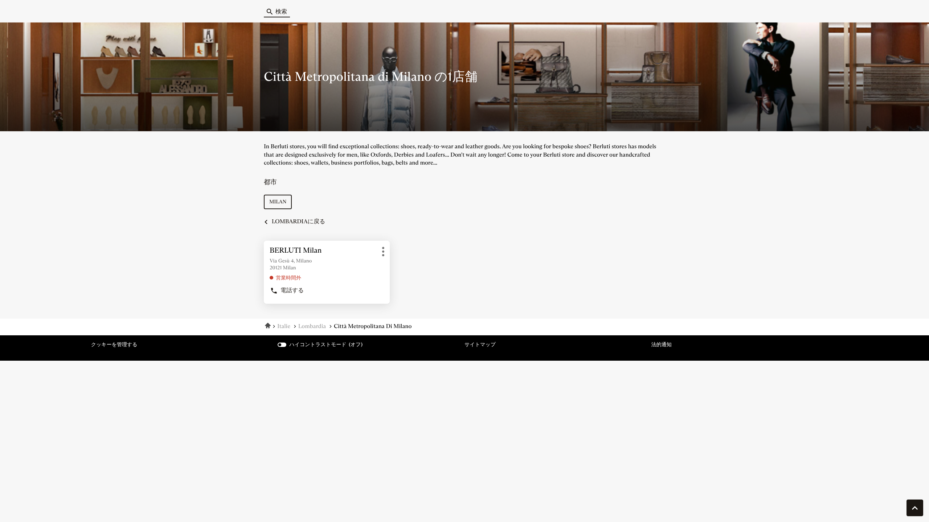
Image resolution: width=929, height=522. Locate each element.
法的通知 (661, 344)
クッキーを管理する (114, 344)
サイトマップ (480, 344)
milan (277, 201)
